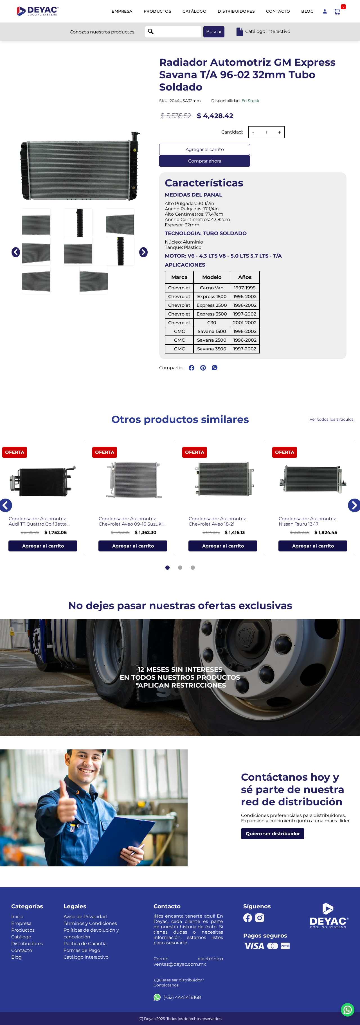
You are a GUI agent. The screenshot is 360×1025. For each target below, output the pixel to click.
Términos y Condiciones (90, 923)
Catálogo (194, 11)
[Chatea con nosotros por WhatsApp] (347, 1010)
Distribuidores (236, 11)
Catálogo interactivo (86, 957)
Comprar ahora (204, 161)
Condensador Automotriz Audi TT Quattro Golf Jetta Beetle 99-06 (38, 521)
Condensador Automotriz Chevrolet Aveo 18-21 (217, 521)
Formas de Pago (82, 950)
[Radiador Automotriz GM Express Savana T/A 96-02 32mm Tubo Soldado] (36, 223)
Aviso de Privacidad (85, 916)
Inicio (17, 916)
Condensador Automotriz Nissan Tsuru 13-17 (307, 521)
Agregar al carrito (205, 149)
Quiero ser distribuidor (273, 833)
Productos (158, 11)
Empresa (122, 11)
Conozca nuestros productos (102, 32)
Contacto (278, 11)
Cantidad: (232, 132)
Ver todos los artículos (332, 419)
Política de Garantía (85, 943)
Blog (307, 11)
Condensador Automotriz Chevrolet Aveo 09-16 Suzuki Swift (131, 521)
